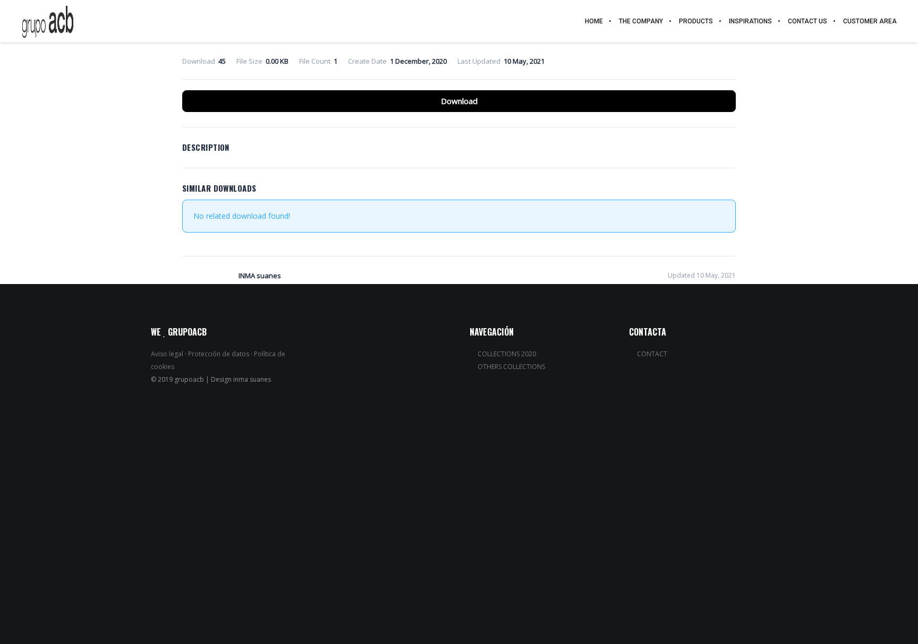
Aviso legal (167, 353)
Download (459, 101)
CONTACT (652, 353)
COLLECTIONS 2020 (507, 353)
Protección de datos (218, 353)
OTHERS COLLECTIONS (511, 366)
